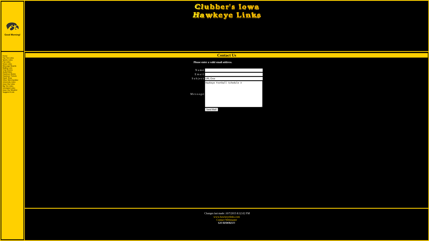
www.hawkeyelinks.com (226, 216)
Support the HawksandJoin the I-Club (12, 99)
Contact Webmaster (226, 219)
